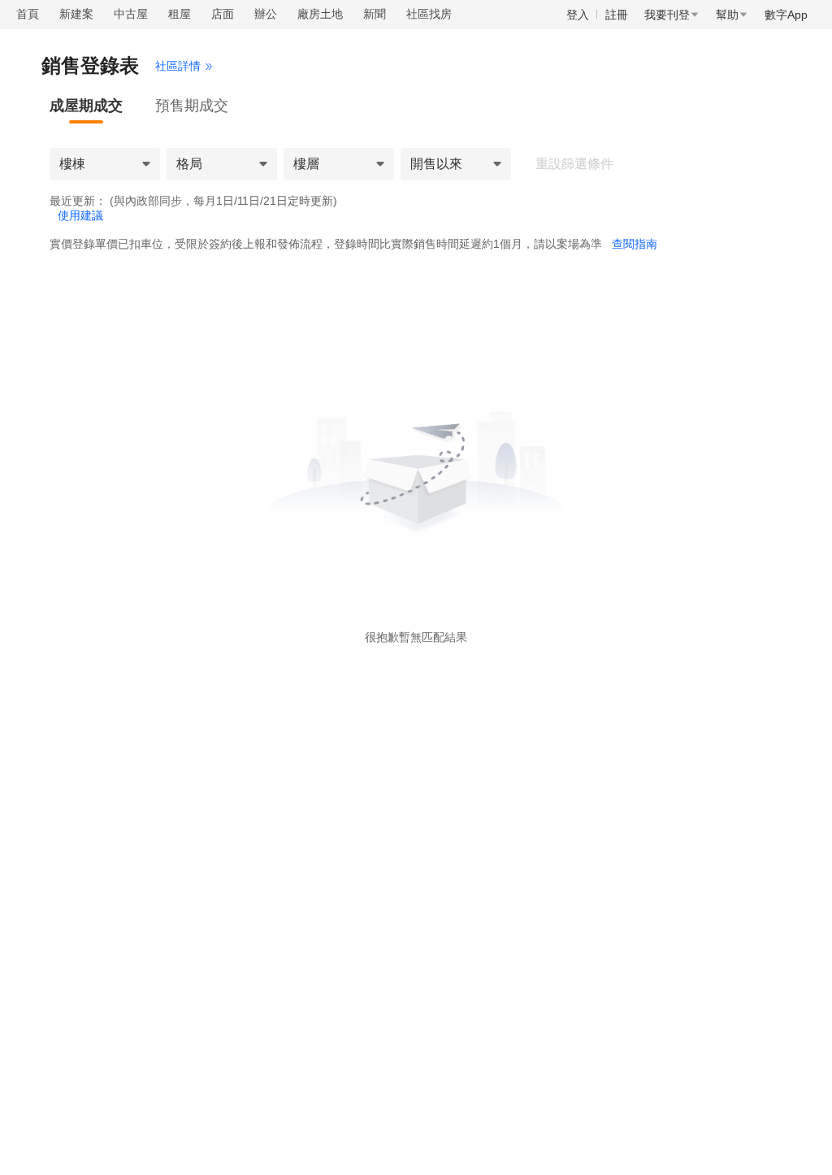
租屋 (179, 13)
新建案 (76, 13)
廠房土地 (320, 13)
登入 (577, 14)
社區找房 (429, 13)
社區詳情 (178, 65)
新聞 (374, 13)
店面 (222, 13)
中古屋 (131, 13)
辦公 (265, 13)
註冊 (616, 14)
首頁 (27, 13)
